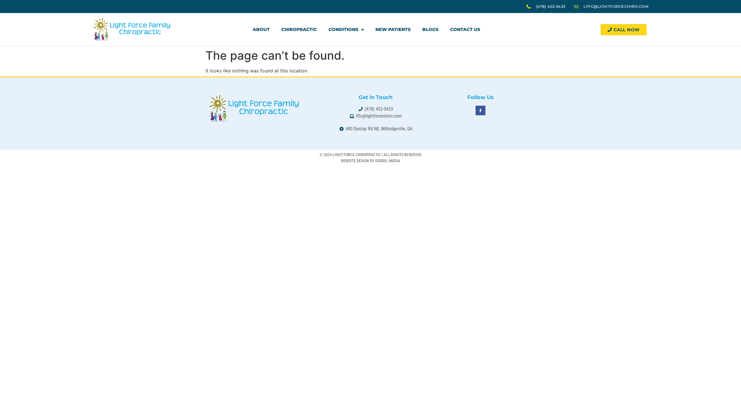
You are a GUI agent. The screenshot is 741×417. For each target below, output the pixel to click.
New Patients (393, 29)
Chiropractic (299, 29)
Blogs (430, 29)
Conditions (343, 29)
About (261, 29)
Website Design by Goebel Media (370, 160)
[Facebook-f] (480, 111)
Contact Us (465, 29)
